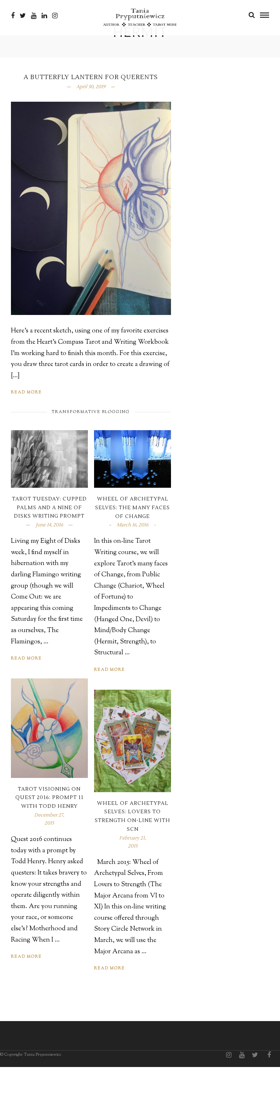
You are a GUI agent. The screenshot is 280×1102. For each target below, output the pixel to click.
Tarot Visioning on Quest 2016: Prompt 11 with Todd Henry (49, 798)
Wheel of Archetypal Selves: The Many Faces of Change (132, 508)
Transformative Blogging (91, 412)
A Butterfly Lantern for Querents (91, 77)
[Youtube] (33, 15)
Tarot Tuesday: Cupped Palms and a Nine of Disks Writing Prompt (49, 508)
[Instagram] (55, 15)
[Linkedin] (44, 15)
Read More (26, 392)
